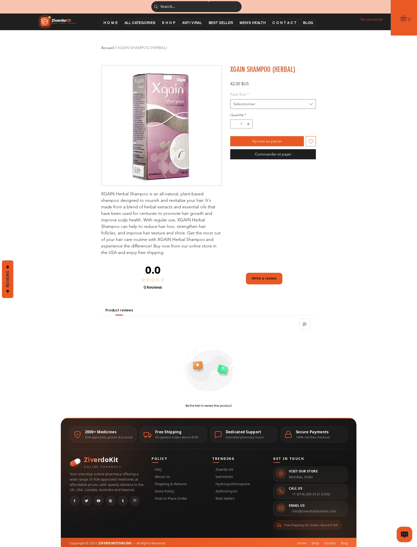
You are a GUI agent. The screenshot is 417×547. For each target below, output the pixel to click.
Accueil (107, 47)
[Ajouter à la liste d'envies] (311, 141)
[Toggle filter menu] (304, 324)
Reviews (7, 279)
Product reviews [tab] (119, 310)
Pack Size (239, 94)
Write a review (264, 278)
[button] (407, 18)
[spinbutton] (241, 124)
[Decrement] (234, 124)
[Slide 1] (208, 1)
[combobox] (273, 104)
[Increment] (249, 124)
